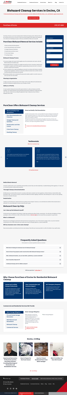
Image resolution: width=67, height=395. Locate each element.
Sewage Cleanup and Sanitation (12, 121)
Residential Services (22, 2)
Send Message (54, 65)
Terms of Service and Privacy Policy (25, 393)
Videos (42, 384)
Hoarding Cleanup (12, 132)
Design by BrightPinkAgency (39, 393)
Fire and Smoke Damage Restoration (13, 316)
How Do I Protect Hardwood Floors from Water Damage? (41, 359)
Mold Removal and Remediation (12, 320)
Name (47, 43)
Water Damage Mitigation (13, 312)
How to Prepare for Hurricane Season (25, 359)
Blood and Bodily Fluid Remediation (13, 111)
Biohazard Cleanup (12, 324)
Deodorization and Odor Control (13, 125)
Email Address (49, 38)
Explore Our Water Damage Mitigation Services (32, 327)
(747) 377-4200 (59, 25)
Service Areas (43, 2)
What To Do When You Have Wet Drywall (57, 359)
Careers (49, 384)
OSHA (17, 66)
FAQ (53, 384)
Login (22, 394)
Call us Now (37, 270)
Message (48, 53)
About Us (50, 2)
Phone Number (49, 48)
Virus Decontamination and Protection (14, 116)
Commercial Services (33, 2)
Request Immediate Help (33, 18)
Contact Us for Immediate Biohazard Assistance (36, 126)
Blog (56, 2)
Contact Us (61, 2)
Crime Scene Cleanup (12, 129)
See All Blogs (34, 371)
